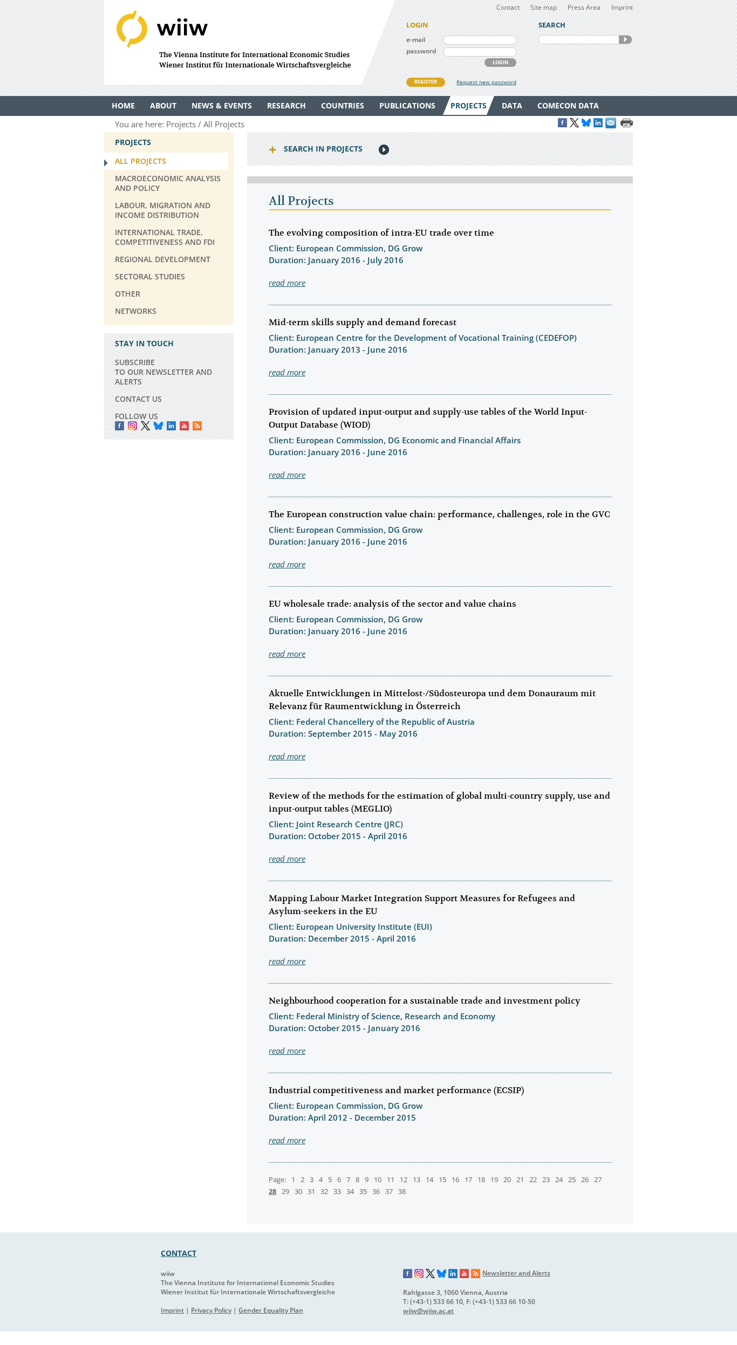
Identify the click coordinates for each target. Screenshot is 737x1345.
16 (455, 1179)
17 (468, 1179)
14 (429, 1179)
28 (272, 1191)
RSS (197, 425)
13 (416, 1179)
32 (324, 1191)
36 (376, 1191)
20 (507, 1179)
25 (572, 1179)
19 (494, 1179)
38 (402, 1191)
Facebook (119, 425)
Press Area (584, 7)
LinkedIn (171, 425)
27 (598, 1179)
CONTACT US (138, 399)
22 (533, 1179)
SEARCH (625, 40)
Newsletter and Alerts (516, 1273)
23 (546, 1179)
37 (389, 1191)
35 (363, 1191)
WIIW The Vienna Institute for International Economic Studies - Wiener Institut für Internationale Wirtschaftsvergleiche (249, 42)
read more (287, 282)
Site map (543, 7)
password (421, 51)
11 (390, 1179)
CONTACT (178, 1253)
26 (585, 1179)
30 (298, 1191)
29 (285, 1191)
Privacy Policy (211, 1310)
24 (559, 1179)
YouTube (184, 425)
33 (337, 1191)
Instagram (419, 1274)
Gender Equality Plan (270, 1310)
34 (350, 1191)
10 (377, 1179)
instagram (132, 425)
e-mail (415, 39)
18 (481, 1179)
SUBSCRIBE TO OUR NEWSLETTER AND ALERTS (163, 372)
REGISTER (425, 81)
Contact (508, 7)
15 (442, 1179)
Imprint (622, 7)
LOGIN (500, 62)
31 (311, 1191)
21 (520, 1179)
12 (403, 1179)
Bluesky (158, 425)
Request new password (486, 82)
